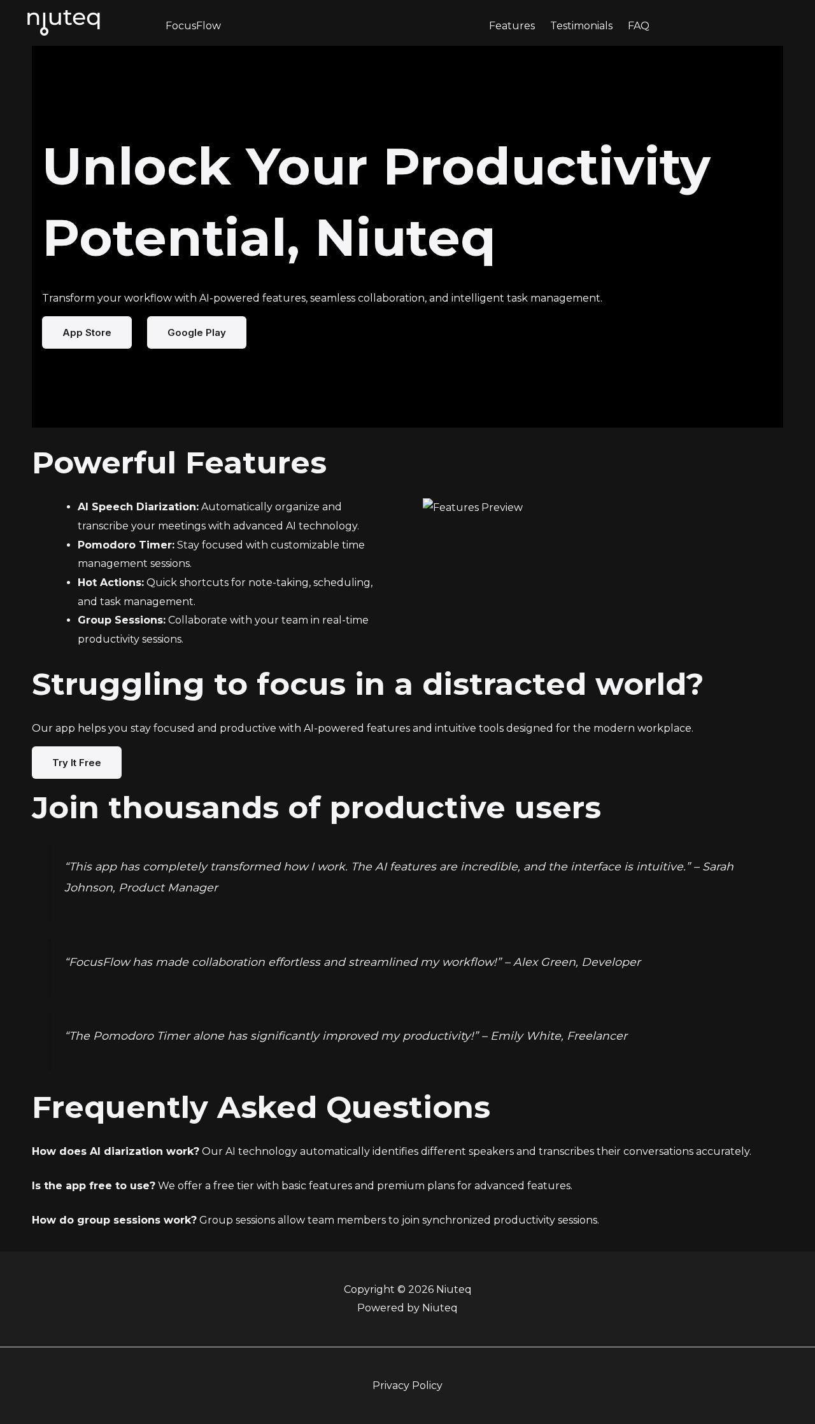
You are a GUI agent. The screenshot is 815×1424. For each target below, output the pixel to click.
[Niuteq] (63, 22)
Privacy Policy (407, 1385)
